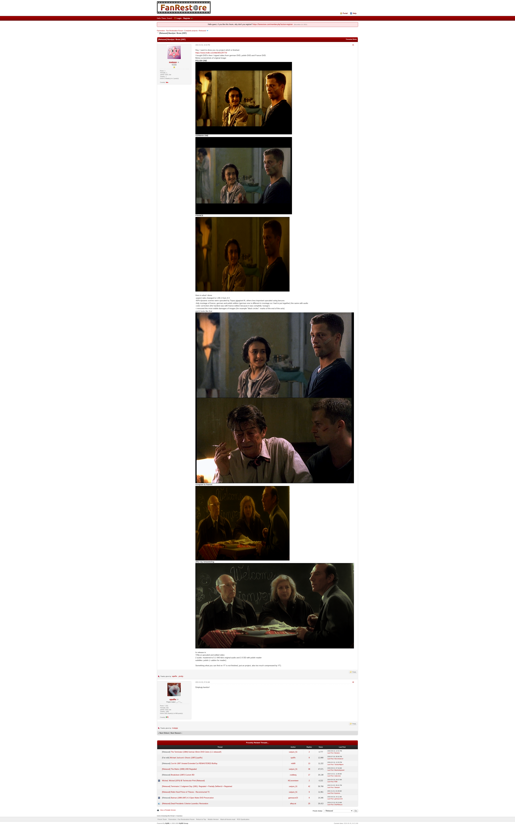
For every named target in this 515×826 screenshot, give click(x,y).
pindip (181, 676)
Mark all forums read (227, 819)
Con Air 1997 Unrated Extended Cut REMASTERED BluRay (194, 763)
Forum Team (162, 819)
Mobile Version (213, 819)
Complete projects (191, 31)
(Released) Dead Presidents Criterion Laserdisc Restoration (185, 804)
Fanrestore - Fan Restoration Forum (170, 31)
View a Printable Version (168, 810)
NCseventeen (293, 781)
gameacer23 (293, 798)
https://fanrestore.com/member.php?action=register (273, 24)
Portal (345, 13)
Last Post (330, 753)
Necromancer (338, 758)
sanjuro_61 (293, 752)
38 (309, 769)
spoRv (293, 758)
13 (309, 763)
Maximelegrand (339, 770)
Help (354, 13)
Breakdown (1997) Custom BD (182, 775)
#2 (353, 682)
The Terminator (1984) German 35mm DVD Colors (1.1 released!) (196, 752)
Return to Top (201, 819)
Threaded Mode (351, 39)
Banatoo (337, 753)
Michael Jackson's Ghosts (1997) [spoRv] (186, 758)
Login (179, 18)
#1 (353, 45)
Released (202, 31)
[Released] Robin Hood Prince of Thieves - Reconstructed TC (186, 792)
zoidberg (293, 775)
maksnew (337, 776)
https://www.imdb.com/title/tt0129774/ (211, 53)
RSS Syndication (243, 819)
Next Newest (176, 733)
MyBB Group (183, 823)
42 (309, 786)
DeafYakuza (338, 804)
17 (309, 775)
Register (186, 18)
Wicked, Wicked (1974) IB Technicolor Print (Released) (183, 781)
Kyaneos (337, 793)
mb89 (293, 763)
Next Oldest (164, 733)
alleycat (293, 804)
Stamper (337, 787)
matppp (173, 62)
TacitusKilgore (338, 764)
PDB (335, 781)
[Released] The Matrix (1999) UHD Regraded (179, 769)
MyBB (167, 823)
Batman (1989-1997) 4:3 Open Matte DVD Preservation (192, 798)
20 (309, 804)
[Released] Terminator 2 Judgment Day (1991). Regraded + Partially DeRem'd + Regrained (197, 786)
